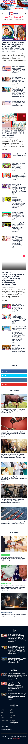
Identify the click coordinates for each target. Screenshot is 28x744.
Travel (11, 710)
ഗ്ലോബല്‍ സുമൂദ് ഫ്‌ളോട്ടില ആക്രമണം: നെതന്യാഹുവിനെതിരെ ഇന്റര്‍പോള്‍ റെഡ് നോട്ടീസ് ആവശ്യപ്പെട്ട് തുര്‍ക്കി (15, 685)
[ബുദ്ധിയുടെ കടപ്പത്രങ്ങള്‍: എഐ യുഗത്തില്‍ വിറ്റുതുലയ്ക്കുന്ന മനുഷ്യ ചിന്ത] (14, 601)
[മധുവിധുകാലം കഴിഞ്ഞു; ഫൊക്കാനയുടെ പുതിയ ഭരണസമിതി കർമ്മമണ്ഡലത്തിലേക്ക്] (6, 348)
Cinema (12, 718)
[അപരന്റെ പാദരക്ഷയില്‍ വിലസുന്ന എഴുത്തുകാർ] (6, 156)
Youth (11, 717)
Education (12, 715)
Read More (4, 63)
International (4, 714)
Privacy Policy (16, 741)
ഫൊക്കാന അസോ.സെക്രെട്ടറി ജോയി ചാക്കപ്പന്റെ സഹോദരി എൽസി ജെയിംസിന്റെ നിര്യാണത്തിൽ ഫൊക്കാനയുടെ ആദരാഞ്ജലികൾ (13, 278)
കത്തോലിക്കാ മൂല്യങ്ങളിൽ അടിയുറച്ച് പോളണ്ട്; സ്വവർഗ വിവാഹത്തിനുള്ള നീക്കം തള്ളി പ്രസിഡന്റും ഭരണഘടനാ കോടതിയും (13, 558)
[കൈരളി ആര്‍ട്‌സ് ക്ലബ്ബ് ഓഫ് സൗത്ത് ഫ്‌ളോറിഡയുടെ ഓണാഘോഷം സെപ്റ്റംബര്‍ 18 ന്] (6, 166)
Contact (24, 741)
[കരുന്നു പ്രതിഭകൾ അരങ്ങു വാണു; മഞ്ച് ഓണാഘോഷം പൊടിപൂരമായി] (14, 121)
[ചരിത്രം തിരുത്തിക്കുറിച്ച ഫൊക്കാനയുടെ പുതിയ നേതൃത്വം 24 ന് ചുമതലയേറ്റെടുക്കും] (6, 104)
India (2, 712)
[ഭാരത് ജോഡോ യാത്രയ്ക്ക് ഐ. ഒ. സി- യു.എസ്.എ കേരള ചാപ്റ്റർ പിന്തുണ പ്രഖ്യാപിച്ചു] (6, 307)
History (11, 709)
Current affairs (4, 720)
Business (12, 714)
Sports (11, 712)
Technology (13, 720)
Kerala (2, 710)
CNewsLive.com (16, 738)
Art (1, 715)
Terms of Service (6, 741)
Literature (3, 718)
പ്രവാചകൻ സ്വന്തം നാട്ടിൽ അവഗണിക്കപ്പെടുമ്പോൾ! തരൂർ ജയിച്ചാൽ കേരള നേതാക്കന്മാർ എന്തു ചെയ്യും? (14, 46)
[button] (4, 13)
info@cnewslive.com (6, 729)
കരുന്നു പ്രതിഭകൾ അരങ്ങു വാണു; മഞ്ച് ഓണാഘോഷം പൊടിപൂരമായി (13, 133)
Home (5, 19)
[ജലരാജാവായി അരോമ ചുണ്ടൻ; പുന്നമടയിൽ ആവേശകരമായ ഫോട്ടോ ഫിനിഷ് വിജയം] (14, 513)
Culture (2, 717)
